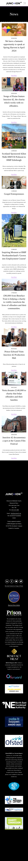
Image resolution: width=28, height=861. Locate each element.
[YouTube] (16, 581)
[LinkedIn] (7, 581)
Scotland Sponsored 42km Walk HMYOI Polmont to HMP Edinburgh (14, 156)
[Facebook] (12, 581)
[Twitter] (21, 581)
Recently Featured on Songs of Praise (14, 586)
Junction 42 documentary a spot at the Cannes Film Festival (14, 440)
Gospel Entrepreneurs (14, 194)
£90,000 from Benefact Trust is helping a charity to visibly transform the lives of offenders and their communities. (14, 302)
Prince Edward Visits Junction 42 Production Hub (14, 354)
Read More (14, 75)
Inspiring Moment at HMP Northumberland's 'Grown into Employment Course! (14, 255)
